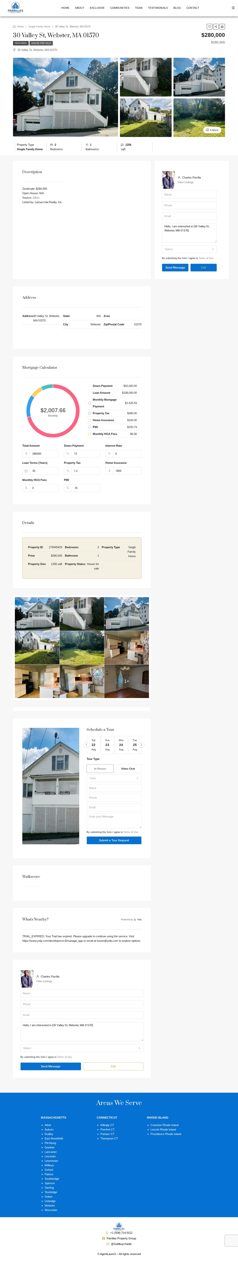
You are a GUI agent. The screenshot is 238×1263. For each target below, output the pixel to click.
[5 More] (199, 117)
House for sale (41, 43)
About (79, 7)
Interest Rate (113, 445)
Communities (119, 7)
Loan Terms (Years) (34, 462)
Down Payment (74, 445)
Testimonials (158, 7)
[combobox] (189, 249)
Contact (192, 7)
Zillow (36, 197)
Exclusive (97, 7)
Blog (177, 7)
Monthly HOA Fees (34, 479)
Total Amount (31, 445)
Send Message (175, 267)
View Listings (186, 182)
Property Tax (72, 462)
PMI (66, 479)
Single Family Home (39, 26)
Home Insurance (116, 462)
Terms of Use (206, 258)
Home (65, 7)
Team (138, 7)
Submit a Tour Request (114, 840)
